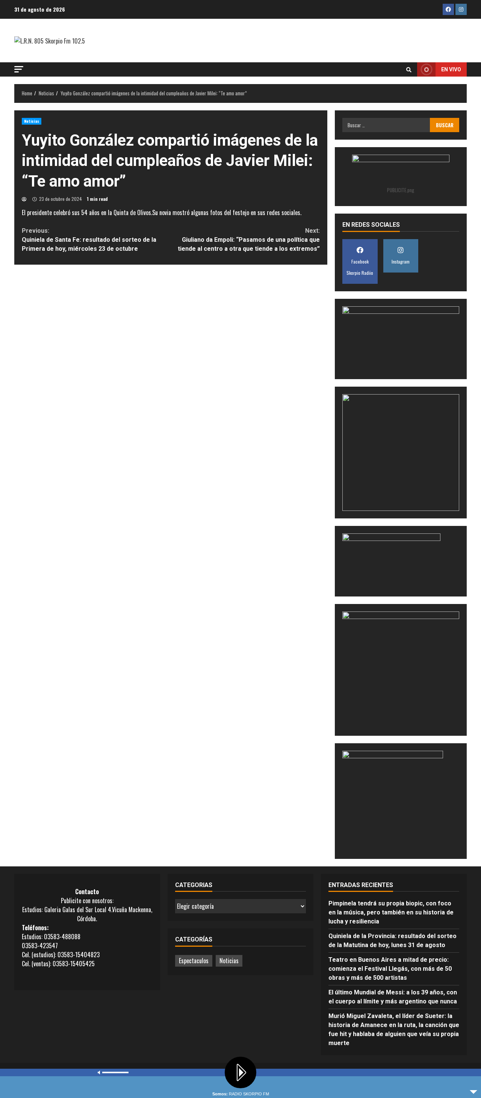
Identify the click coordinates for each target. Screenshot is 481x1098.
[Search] (408, 69)
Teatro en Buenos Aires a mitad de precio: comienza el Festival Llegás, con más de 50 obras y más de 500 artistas (390, 968)
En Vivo (451, 69)
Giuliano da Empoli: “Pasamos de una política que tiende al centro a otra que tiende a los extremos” (248, 239)
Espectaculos (194, 960)
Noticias (31, 121)
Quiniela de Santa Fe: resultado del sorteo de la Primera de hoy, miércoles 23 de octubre (89, 239)
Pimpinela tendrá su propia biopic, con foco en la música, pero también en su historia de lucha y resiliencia (391, 912)
